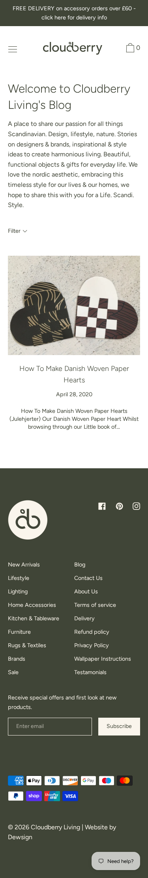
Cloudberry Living (55, 827)
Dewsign (20, 837)
